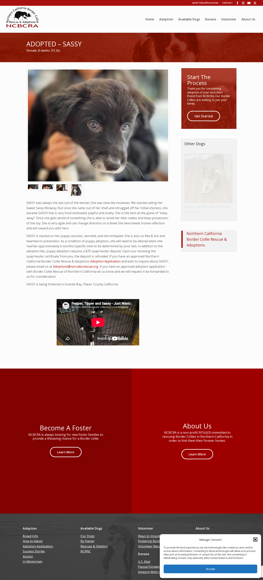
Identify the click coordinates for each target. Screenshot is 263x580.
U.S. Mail (144, 562)
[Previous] (190, 183)
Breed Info (30, 536)
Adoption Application (205, 2)
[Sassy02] (48, 190)
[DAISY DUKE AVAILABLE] (209, 186)
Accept (210, 569)
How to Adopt (33, 541)
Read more (192, 228)
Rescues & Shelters (94, 546)
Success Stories (34, 551)
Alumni (28, 556)
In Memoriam (32, 561)
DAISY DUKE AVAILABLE (202, 222)
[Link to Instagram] (243, 3)
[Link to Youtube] (249, 3)
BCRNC (85, 551)
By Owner (87, 541)
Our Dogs (87, 536)
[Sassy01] (98, 125)
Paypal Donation (150, 567)
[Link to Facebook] (237, 3)
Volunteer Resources (153, 546)
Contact (227, 2)
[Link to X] (255, 3)
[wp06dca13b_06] (22, 19)
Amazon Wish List (151, 572)
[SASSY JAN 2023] (62, 190)
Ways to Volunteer (151, 536)
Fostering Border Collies (155, 541)
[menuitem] (150, 19)
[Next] (228, 183)
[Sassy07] (76, 190)
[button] (255, 539)
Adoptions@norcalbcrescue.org (75, 266)
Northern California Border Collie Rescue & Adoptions (207, 252)
